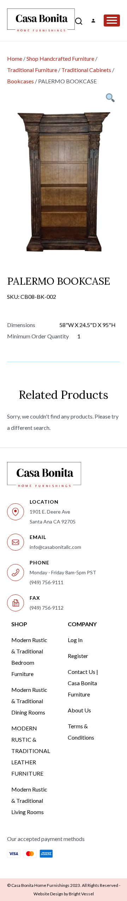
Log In (75, 639)
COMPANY (82, 624)
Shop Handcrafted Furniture (60, 58)
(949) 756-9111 (47, 582)
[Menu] (112, 20)
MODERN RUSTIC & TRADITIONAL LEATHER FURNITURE (30, 751)
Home (14, 58)
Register (78, 655)
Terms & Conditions (81, 732)
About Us (79, 710)
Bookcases (20, 81)
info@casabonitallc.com (55, 547)
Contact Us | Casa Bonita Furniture (83, 683)
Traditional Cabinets (86, 69)
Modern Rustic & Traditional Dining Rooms (29, 701)
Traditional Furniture (32, 69)
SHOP (19, 624)
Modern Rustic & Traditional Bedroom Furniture (29, 656)
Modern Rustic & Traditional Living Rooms (29, 800)
